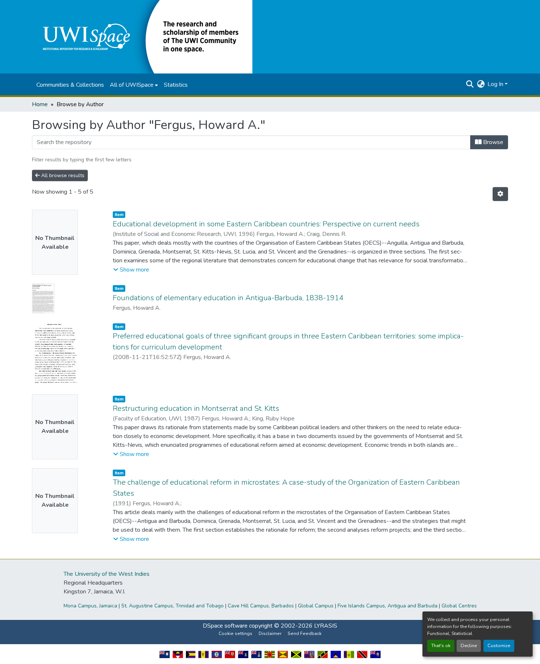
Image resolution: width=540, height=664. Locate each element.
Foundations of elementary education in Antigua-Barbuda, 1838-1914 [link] (228, 298)
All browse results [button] (62, 175)
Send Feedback (304, 633)
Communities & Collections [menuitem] (70, 85)
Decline (469, 645)
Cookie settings (235, 633)
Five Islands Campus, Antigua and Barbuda (388, 605)
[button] (142, 36)
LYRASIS (325, 626)
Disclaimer (270, 633)
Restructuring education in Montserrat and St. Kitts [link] (196, 408)
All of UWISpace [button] (132, 85)
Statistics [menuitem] (176, 85)
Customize (498, 645)
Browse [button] (492, 142)
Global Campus (316, 605)
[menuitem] (134, 84)
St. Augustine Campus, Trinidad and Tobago (172, 605)
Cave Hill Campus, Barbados (261, 605)
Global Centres (459, 605)
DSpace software (225, 626)
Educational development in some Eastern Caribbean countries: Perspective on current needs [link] (266, 224)
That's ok (440, 645)
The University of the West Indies (107, 574)
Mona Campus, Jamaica (90, 605)
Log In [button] (496, 84)
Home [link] (40, 104)
